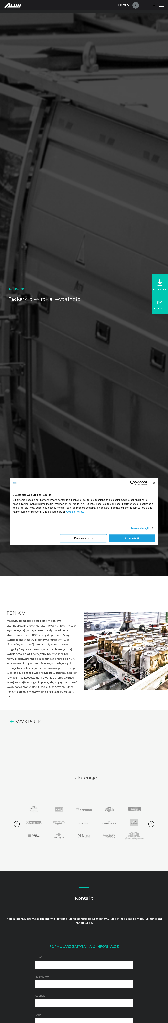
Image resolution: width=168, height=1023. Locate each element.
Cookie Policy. (75, 511)
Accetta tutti (132, 538)
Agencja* (41, 995)
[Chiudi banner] (154, 483)
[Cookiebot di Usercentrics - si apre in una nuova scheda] (132, 482)
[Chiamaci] (135, 5)
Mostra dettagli (140, 528)
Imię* (38, 957)
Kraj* (38, 1014)
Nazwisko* (42, 976)
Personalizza (81, 538)
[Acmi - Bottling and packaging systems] (12, 5)
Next (151, 824)
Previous (17, 824)
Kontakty (123, 5)
